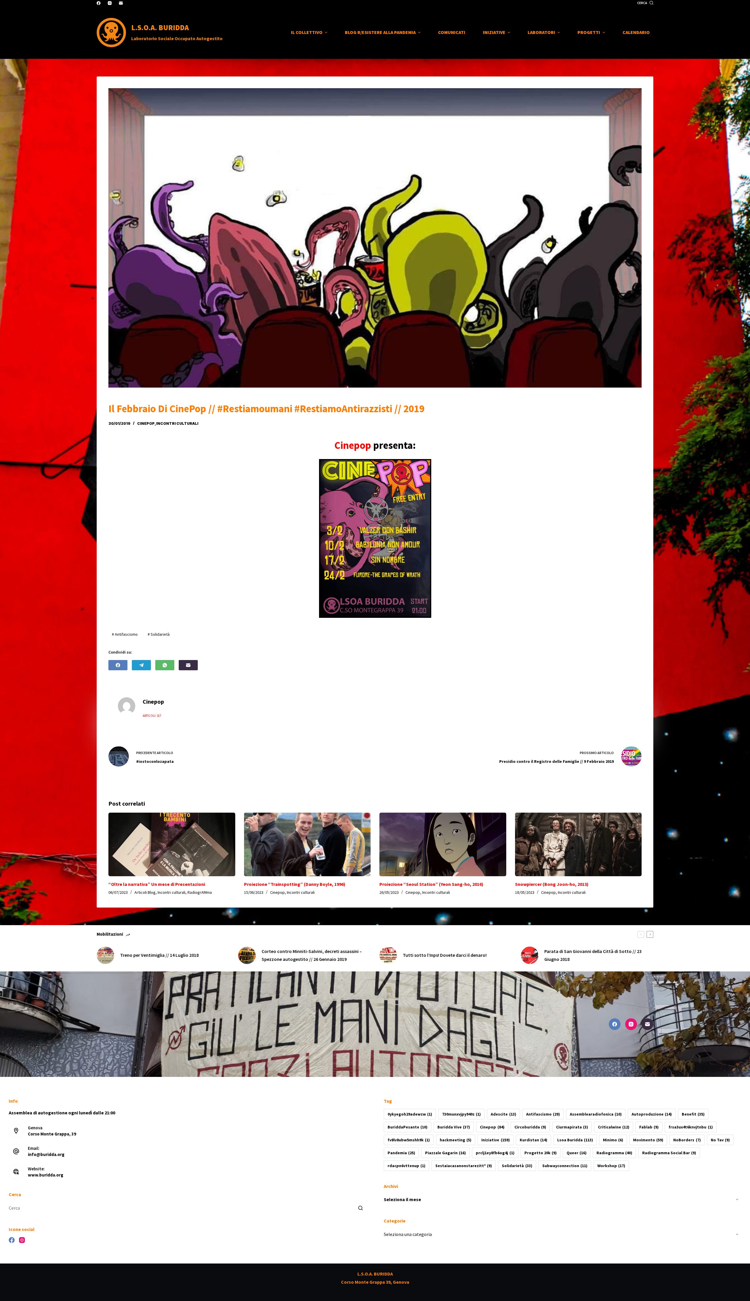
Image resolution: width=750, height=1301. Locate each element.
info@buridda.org (46, 1154)
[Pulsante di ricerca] (360, 1208)
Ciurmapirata (572, 1127)
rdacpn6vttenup (406, 1165)
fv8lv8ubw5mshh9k (409, 1140)
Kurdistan (533, 1140)
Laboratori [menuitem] (541, 32)
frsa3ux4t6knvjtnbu (690, 1127)
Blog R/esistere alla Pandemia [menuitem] (380, 32)
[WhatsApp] (164, 665)
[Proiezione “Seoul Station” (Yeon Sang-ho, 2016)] (442, 844)
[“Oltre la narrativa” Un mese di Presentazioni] (171, 844)
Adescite (503, 1114)
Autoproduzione (652, 1114)
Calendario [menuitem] (636, 32)
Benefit (693, 1114)
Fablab (649, 1127)
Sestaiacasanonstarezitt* (463, 1165)
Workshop (611, 1165)
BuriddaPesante (407, 1127)
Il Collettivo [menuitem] (307, 32)
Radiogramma (614, 1152)
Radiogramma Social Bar (669, 1152)
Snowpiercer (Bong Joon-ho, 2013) (552, 884)
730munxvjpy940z (461, 1114)
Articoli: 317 (152, 716)
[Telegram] (141, 665)
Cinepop (146, 423)
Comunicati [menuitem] (451, 32)
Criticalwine (613, 1127)
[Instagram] (110, 3)
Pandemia (401, 1152)
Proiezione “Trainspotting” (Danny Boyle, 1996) (294, 884)
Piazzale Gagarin (445, 1152)
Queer (577, 1152)
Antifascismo (543, 1114)
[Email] (121, 3)
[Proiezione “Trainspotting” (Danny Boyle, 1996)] (307, 844)
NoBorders (686, 1140)
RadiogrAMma (200, 892)
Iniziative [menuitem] (494, 32)
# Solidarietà (159, 634)
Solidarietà (517, 1165)
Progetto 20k (540, 1152)
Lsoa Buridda (575, 1140)
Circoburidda (530, 1127)
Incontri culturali (177, 423)
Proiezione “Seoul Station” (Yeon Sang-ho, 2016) (431, 884)
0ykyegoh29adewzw (410, 1114)
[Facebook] (98, 3)
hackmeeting (455, 1140)
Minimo (613, 1140)
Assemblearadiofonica (596, 1114)
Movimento (648, 1140)
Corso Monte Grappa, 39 (52, 1134)
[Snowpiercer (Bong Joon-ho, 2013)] (578, 844)
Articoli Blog (145, 892)
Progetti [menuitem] (588, 32)
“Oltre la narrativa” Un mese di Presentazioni (156, 884)
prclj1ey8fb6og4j (495, 1152)
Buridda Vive (453, 1127)
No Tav (720, 1140)
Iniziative (495, 1140)
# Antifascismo (125, 634)
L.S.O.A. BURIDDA (160, 27)
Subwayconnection (564, 1165)
